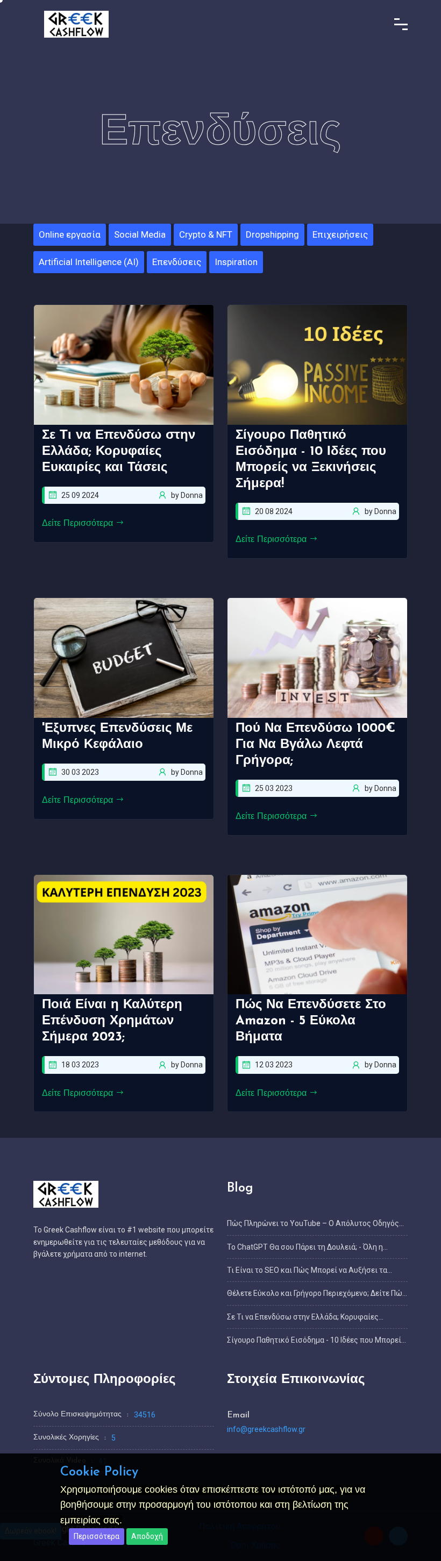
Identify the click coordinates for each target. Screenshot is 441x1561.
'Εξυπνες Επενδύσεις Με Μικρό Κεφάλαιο (117, 736)
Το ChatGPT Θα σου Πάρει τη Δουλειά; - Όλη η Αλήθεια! (305, 1248)
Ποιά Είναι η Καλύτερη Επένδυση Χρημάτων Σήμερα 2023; (112, 1021)
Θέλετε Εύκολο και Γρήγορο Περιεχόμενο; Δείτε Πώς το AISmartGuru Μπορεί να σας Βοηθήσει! (317, 1294)
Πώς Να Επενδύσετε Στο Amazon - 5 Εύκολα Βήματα (311, 1021)
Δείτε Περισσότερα (79, 523)
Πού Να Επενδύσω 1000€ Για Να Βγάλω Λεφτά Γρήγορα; (315, 744)
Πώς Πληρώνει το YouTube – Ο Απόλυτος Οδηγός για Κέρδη (313, 1224)
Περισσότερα (96, 1536)
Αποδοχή (147, 1536)
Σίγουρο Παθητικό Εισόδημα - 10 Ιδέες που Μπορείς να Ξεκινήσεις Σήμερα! (311, 459)
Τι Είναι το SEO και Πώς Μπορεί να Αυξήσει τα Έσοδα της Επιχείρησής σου (307, 1271)
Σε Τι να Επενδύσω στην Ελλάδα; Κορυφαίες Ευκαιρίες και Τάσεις (118, 451)
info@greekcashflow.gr (266, 1429)
